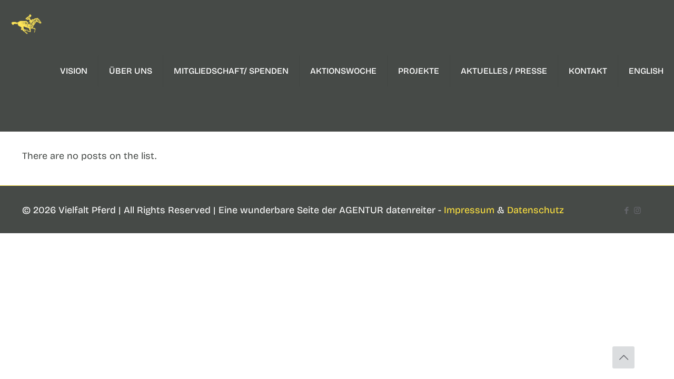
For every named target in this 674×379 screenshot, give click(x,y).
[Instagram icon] (637, 210)
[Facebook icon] (626, 210)
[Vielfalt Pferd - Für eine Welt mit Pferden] (26, 23)
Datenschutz (535, 210)
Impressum (469, 210)
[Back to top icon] (623, 357)
